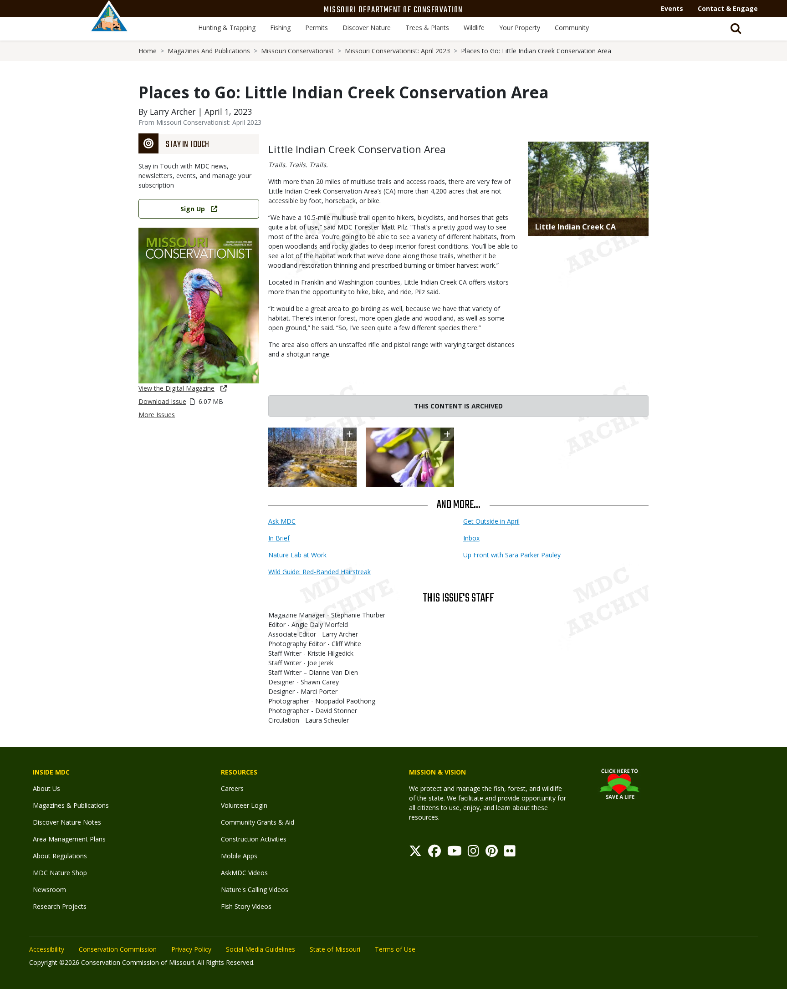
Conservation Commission (118, 949)
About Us (46, 788)
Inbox (471, 538)
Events (672, 8)
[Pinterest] (491, 853)
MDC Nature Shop (60, 872)
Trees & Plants (427, 27)
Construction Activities (253, 839)
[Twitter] (415, 853)
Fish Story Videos (246, 906)
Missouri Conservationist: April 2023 (397, 50)
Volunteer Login (244, 805)
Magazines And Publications (209, 50)
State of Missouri (335, 949)
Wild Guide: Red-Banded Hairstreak (319, 571)
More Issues (156, 414)
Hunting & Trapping (227, 27)
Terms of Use (395, 949)
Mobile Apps (239, 855)
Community (572, 27)
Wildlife (474, 27)
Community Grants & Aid (257, 822)
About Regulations (60, 855)
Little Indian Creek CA (575, 227)
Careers (232, 788)
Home (147, 50)
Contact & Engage (728, 8)
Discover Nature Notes (67, 822)
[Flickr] (510, 853)
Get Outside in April (491, 521)
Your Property (519, 27)
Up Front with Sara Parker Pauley (512, 555)
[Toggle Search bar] (736, 29)
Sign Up (192, 208)
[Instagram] (473, 853)
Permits (316, 27)
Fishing (280, 27)
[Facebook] (434, 853)
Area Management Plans (69, 839)
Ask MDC (282, 521)
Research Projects (60, 906)
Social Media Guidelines (260, 949)
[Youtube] (454, 853)
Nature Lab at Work (297, 555)
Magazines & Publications (71, 805)
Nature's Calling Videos (254, 889)
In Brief (279, 538)
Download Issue (162, 401)
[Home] (109, 26)
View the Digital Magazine (176, 388)
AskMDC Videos (244, 872)
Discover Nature (366, 27)
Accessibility (46, 949)
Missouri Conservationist (297, 50)
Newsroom (49, 889)
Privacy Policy (191, 949)
